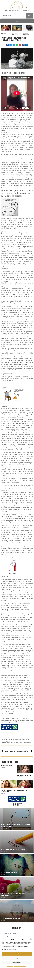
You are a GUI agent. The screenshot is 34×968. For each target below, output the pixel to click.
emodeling (4, 741)
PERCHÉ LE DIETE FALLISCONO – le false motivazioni (13, 894)
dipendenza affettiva (24, 739)
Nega (17, 958)
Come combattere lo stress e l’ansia (13, 849)
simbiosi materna (27, 742)
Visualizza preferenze (17, 962)
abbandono (4, 738)
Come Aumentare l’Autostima (10, 918)
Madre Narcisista (22, 790)
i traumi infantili (25, 741)
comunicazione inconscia (14, 739)
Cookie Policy (10, 966)
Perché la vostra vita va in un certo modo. (8, 791)
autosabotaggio (20, 738)
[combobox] (13, 16)
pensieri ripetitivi (19, 742)
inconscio (4, 742)
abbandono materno (12, 738)
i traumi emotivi (18, 741)
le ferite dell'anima (11, 742)
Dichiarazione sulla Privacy (20, 966)
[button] (31, 939)
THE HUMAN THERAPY (6, 766)
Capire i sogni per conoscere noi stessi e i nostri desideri (15, 825)
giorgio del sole (11, 741)
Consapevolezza (8, 936)
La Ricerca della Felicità (9, 872)
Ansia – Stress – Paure (10, 933)
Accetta (17, 954)
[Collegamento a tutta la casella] (6, 31)
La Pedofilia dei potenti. (24, 775)
